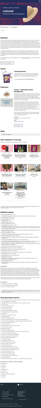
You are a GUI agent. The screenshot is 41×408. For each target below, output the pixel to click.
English (1, 384)
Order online (17, 125)
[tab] (20, 134)
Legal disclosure (6, 403)
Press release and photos (6, 134)
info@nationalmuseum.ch (21, 396)
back (3, 30)
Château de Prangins (26, 57)
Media (1, 403)
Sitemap (11, 403)
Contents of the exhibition (6, 62)
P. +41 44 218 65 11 (21, 395)
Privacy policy (16, 403)
